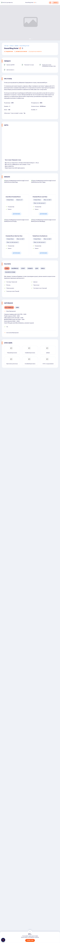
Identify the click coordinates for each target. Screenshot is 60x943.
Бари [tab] (17, 307)
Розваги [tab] (30, 268)
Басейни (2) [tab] (15, 268)
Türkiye (11, 45)
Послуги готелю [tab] (10, 272)
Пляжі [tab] (7, 268)
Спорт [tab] (23, 268)
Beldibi (16, 45)
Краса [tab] (43, 268)
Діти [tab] (36, 268)
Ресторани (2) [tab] (9, 307)
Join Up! (6, 45)
